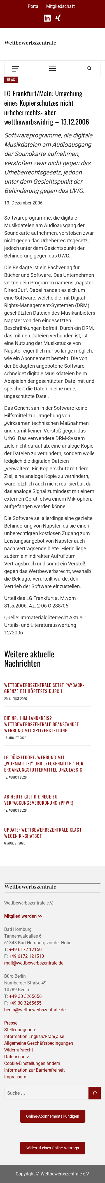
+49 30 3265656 (25, 996)
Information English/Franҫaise (34, 1036)
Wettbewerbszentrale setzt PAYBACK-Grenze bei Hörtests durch (44, 688)
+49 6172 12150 (25, 949)
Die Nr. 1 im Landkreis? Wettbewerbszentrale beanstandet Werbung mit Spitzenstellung (41, 724)
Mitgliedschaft (60, 6)
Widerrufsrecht (18, 1050)
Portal (33, 6)
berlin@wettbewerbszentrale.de (35, 1009)
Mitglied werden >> (23, 916)
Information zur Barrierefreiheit (34, 1070)
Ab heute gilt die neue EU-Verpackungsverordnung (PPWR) (38, 799)
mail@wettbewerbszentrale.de (33, 963)
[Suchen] (94, 1093)
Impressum (15, 1077)
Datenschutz (16, 1056)
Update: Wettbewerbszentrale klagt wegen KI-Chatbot (43, 832)
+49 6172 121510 (26, 956)
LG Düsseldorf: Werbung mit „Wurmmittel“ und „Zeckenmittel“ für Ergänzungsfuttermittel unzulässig (43, 763)
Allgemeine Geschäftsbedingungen (38, 1043)
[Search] (89, 68)
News (11, 79)
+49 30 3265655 (25, 1003)
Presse (10, 1023)
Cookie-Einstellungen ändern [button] (32, 1063)
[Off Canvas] (15, 68)
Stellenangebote (20, 1029)
